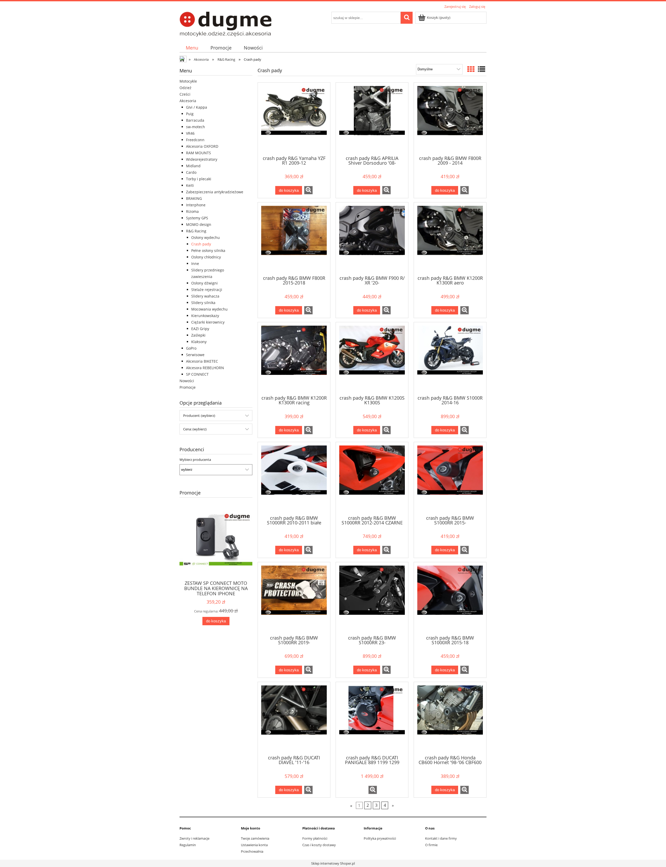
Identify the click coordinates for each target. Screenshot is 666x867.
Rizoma (192, 211)
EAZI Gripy (200, 328)
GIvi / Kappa (196, 107)
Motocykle (188, 81)
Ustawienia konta (254, 845)
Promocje (188, 387)
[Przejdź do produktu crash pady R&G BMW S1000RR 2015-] (450, 478)
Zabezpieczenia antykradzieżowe (214, 191)
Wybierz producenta (195, 459)
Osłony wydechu (205, 237)
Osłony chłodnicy (206, 257)
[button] (308, 190)
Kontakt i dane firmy (441, 838)
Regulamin (188, 845)
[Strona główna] (225, 23)
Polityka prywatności (380, 838)
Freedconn (195, 139)
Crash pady (201, 243)
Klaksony (199, 341)
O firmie (431, 845)
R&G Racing (196, 230)
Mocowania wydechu (209, 309)
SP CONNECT (197, 374)
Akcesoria (188, 100)
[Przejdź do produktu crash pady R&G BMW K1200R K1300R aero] (450, 238)
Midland (193, 165)
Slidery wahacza (205, 296)
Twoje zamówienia (255, 838)
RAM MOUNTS (198, 152)
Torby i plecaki (198, 178)
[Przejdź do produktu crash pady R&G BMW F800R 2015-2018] (294, 238)
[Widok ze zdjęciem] (471, 69)
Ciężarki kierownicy (208, 322)
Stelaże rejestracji (206, 289)
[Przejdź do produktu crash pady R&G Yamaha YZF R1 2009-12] (294, 118)
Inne (195, 263)
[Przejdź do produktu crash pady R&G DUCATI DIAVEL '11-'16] (294, 718)
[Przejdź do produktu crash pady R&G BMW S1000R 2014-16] (450, 358)
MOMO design (198, 224)
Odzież (185, 87)
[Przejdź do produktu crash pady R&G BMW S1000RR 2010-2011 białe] (294, 478)
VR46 (190, 133)
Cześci (185, 94)
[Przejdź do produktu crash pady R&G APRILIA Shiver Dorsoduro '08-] (372, 118)
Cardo (191, 172)
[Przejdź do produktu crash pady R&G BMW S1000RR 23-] (372, 598)
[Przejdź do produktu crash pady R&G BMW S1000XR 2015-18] (450, 598)
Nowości (187, 380)
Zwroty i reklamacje (194, 838)
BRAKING (194, 198)
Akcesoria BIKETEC (202, 361)
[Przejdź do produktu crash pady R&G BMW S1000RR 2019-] (294, 598)
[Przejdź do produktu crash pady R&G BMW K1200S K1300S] (372, 358)
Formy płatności (314, 838)
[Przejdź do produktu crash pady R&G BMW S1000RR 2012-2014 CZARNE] (372, 478)
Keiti (190, 185)
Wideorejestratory (201, 159)
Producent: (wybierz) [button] (199, 415)
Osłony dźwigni (204, 283)
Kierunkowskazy (205, 315)
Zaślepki (198, 335)
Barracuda (195, 120)
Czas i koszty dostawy (319, 845)
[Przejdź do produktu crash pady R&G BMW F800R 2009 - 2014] (450, 118)
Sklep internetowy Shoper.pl (333, 863)
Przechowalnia (252, 851)
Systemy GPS (197, 217)
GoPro (191, 348)
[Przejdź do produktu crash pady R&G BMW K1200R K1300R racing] (294, 358)
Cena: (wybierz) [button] (195, 429)
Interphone (196, 204)
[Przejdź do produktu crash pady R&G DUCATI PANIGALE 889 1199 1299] (372, 718)
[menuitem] (192, 47)
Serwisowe (195, 354)
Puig (190, 113)
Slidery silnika (203, 302)
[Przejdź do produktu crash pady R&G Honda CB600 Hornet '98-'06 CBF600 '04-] (450, 718)
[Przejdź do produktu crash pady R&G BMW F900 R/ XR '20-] (372, 238)
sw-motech (195, 126)
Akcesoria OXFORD (202, 146)
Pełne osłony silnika (208, 250)
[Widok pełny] (481, 69)
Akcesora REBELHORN (205, 367)
